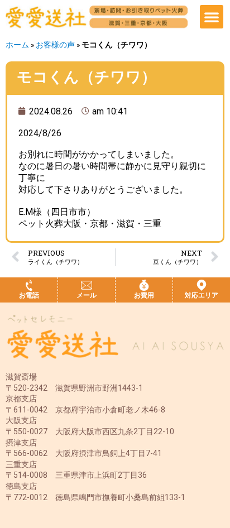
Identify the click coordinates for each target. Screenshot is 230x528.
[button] (211, 16)
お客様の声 (55, 45)
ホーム (17, 45)
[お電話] (29, 285)
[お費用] (144, 285)
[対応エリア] (201, 285)
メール (86, 295)
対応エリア (201, 295)
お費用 (144, 295)
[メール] (86, 285)
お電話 (29, 295)
